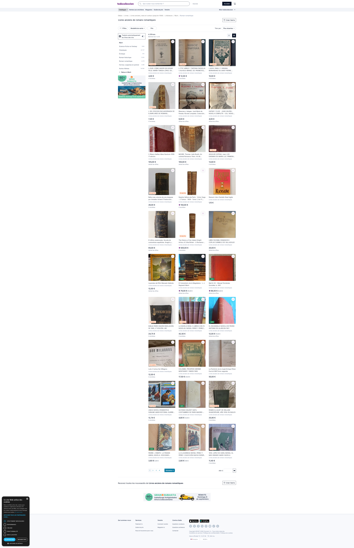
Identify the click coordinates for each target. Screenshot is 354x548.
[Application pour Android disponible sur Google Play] (204, 521)
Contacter (175, 530)
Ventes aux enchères (136, 10)
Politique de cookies (227, 533)
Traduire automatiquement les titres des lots (131, 36)
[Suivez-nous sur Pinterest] (206, 526)
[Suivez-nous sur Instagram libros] (194, 526)
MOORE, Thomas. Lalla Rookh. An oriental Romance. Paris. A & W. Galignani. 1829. (190, 155)
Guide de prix (158, 10)
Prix (152, 28)
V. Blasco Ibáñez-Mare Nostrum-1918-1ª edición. (161, 155)
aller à (221, 470)
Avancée (195, 4)
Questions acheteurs (178, 527)
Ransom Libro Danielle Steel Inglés (221, 197)
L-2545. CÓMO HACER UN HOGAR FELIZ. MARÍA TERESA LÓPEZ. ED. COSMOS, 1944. (160, 69)
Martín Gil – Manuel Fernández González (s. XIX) (219, 284)
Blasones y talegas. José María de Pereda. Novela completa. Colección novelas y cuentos (191, 112)
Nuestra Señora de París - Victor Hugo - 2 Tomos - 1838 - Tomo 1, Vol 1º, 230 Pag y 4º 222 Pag (192, 198)
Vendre (167, 10)
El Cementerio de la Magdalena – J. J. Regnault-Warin (192, 284)
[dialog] (16, 521)
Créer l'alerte (230, 20)
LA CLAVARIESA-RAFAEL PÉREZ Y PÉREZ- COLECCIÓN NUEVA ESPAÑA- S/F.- (192, 454)
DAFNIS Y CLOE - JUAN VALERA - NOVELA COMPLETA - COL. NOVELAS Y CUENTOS (222, 112)
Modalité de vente (137, 28)
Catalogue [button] (122, 10)
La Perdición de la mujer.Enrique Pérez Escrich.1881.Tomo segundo (222, 370)
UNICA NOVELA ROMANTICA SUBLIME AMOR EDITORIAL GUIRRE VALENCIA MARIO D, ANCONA (160, 411)
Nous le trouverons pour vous (144, 530)
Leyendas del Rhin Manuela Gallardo (161, 283)
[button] (16, 516)
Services (138, 520)
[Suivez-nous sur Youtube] (210, 526)
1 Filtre (124, 28)
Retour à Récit (126, 72)
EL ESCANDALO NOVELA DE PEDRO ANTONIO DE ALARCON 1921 (221, 327)
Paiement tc (139, 524)
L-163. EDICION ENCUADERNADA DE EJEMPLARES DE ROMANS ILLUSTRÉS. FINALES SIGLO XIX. (161, 112)
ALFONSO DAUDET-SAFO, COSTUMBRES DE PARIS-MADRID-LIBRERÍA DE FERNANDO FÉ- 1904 (191, 411)
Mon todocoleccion (226, 10)
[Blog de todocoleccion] (217, 526)
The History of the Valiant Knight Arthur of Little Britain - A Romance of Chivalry (192, 241)
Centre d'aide (177, 520)
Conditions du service (195, 533)
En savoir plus (18, 512)
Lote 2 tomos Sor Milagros (157, 369)
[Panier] (235, 3)
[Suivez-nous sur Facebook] (198, 526)
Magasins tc (161, 527)
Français (194, 539)
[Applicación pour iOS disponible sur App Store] (194, 521)
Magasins (148, 10)
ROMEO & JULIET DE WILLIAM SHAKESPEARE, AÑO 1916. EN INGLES (222, 411)
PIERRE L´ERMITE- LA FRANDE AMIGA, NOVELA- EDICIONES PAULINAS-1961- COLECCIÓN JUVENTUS (159, 454)
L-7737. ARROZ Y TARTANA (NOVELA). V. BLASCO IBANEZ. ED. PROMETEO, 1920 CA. (192, 69)
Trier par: (218, 28)
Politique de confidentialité (211, 533)
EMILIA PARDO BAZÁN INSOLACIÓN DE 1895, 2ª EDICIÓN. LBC (161, 327)
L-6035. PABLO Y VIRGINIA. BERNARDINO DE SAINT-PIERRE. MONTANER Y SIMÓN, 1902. (220, 69)
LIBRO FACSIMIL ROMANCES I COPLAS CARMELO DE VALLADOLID (222, 241)
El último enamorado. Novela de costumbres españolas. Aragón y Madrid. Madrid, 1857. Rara (159, 241)
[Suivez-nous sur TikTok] (213, 526)
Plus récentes (228, 28)
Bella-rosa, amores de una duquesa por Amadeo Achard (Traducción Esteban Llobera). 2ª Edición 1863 (160, 198)
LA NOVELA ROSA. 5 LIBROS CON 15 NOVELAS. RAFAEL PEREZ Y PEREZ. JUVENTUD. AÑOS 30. (192, 327)
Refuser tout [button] (22, 539)
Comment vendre (163, 524)
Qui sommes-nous (124, 520)
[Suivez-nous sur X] (202, 526)
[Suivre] (172, 41)
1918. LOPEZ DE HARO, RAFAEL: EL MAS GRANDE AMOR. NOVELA (221, 454)
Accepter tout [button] (9, 539)
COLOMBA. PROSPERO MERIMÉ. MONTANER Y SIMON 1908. (190, 370)
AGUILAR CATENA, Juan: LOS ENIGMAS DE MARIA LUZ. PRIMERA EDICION (221, 155)
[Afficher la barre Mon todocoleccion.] (235, 10)
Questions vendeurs (178, 524)
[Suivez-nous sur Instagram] (190, 526)
